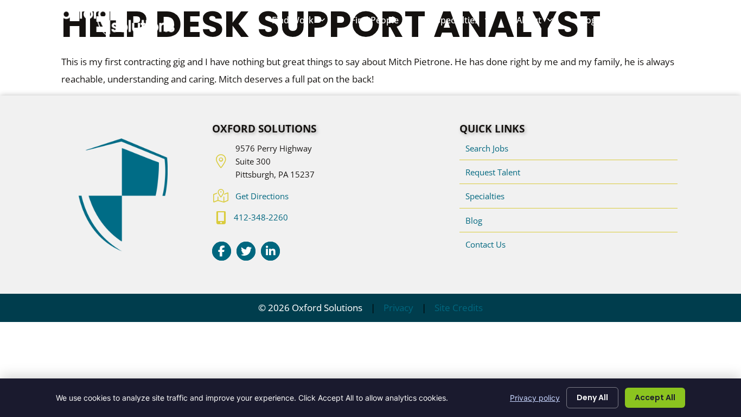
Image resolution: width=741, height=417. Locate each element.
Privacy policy (535, 397)
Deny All (592, 397)
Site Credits (459, 307)
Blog (593, 22)
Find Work (305, 22)
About (540, 22)
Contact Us (651, 22)
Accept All (655, 397)
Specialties (469, 22)
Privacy (398, 307)
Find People (387, 22)
